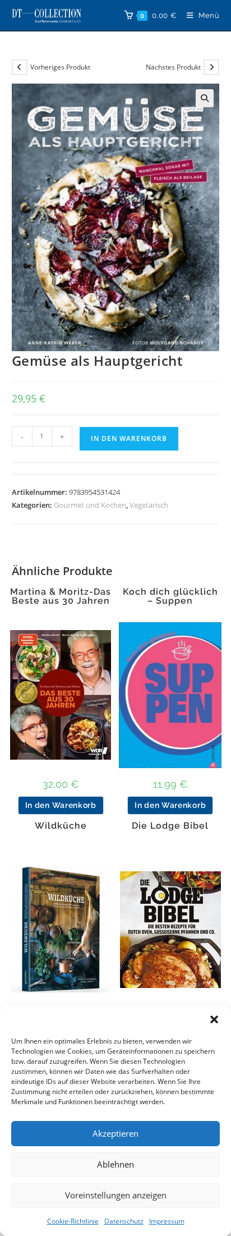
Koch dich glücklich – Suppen (170, 596)
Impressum (166, 1221)
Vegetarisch (149, 505)
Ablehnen (115, 1164)
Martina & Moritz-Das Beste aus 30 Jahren (60, 596)
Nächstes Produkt (173, 67)
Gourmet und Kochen (90, 505)
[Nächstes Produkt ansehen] (211, 67)
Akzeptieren (115, 1133)
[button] (214, 1019)
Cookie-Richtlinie (73, 1221)
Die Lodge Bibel (170, 825)
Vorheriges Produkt (60, 67)
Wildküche (61, 825)
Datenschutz (124, 1221)
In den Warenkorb (129, 438)
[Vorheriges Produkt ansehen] (19, 67)
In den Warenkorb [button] (60, 805)
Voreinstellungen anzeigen (116, 1195)
